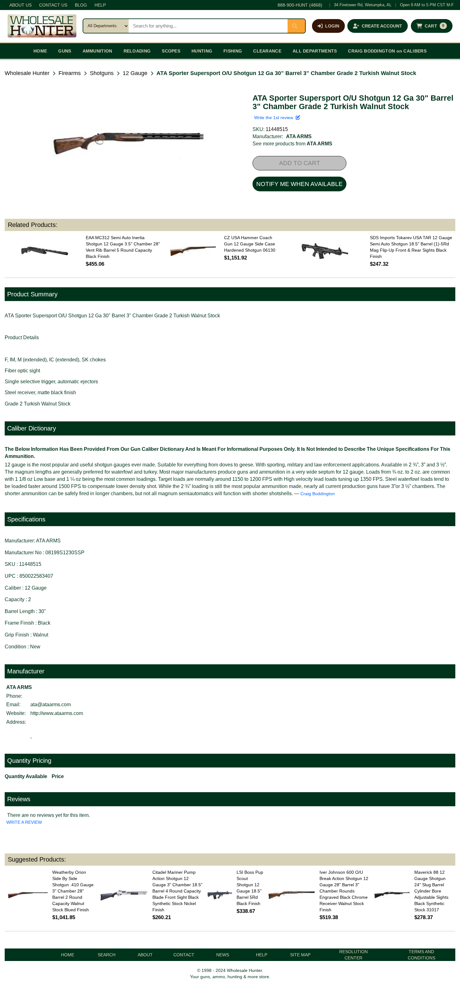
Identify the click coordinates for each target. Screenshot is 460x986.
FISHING (232, 50)
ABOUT (145, 954)
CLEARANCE (267, 50)
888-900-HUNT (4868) (300, 5)
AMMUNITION (97, 50)
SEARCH (106, 954)
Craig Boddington (317, 493)
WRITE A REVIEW (24, 822)
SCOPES (171, 50)
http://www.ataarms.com (56, 713)
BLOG (81, 5)
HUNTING (202, 50)
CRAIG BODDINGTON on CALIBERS (387, 50)
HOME (40, 50)
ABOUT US (20, 5)
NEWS (222, 954)
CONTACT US (53, 5)
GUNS (64, 50)
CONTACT (183, 954)
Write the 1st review (275, 117)
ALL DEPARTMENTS (315, 50)
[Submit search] (296, 26)
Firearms (70, 73)
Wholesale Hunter (27, 73)
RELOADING (137, 50)
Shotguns (102, 73)
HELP (100, 5)
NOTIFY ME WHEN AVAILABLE (299, 184)
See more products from (292, 143)
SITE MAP (300, 954)
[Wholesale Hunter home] (42, 26)
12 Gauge (135, 73)
